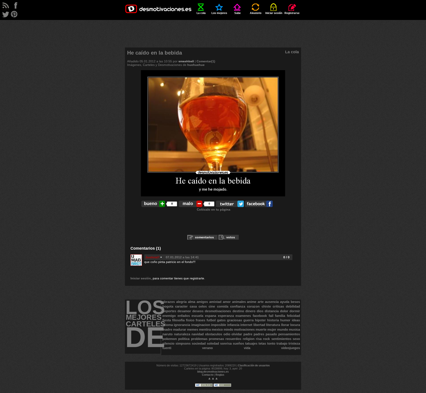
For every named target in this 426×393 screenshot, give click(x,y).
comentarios (204, 237)
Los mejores (219, 13)
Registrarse (292, 13)
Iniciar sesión (273, 13)
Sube (237, 13)
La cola (201, 13)
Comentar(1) (206, 61)
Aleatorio (255, 13)
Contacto (207, 374)
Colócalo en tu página (213, 209)
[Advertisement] (213, 30)
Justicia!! (152, 257)
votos (230, 237)
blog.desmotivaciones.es (213, 371)
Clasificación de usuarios (254, 365)
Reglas (219, 374)
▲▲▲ (213, 378)
